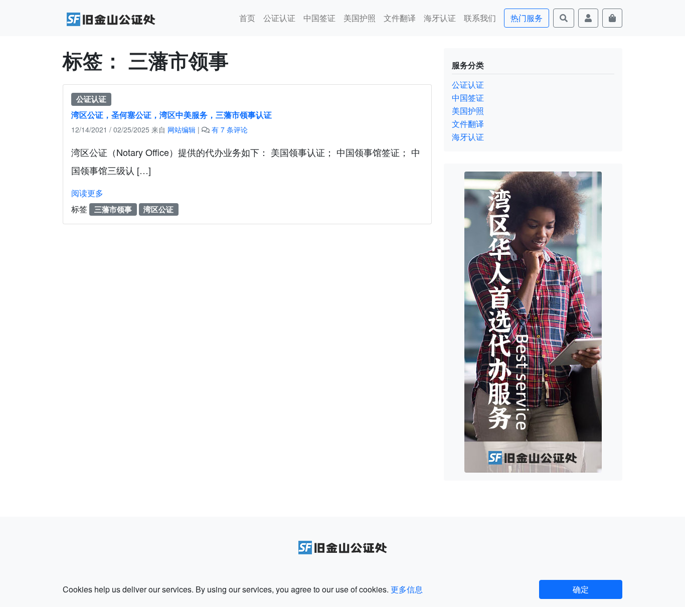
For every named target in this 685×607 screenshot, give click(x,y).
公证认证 (279, 18)
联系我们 (480, 18)
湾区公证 (158, 209)
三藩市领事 (113, 209)
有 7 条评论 (230, 129)
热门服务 (526, 18)
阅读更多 (87, 193)
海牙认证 (440, 18)
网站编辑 (181, 129)
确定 (581, 589)
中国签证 (319, 18)
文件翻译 (400, 18)
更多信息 (407, 589)
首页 (247, 18)
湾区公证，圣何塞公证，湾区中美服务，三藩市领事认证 (171, 114)
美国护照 (360, 18)
